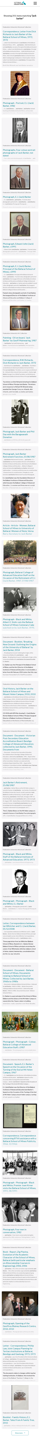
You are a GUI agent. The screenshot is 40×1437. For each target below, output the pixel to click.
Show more (19, 1433)
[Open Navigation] (35, 3)
